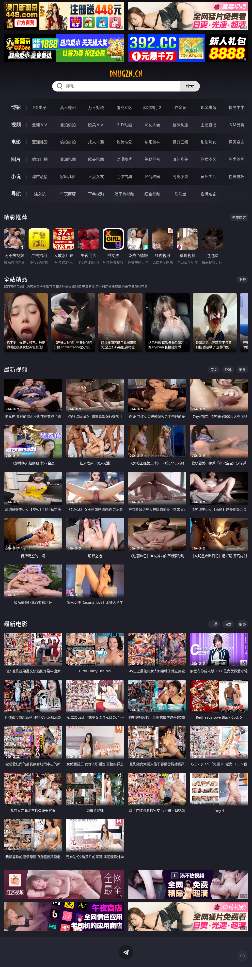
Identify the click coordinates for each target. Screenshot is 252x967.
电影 (16, 142)
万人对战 (96, 107)
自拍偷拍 (68, 125)
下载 (242, 279)
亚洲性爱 (40, 142)
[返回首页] (242, 956)
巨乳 (228, 369)
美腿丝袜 (152, 159)
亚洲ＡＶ (40, 125)
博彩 (16, 107)
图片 (16, 159)
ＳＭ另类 (236, 125)
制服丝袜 (152, 142)
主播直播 (208, 125)
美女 (213, 369)
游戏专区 (124, 107)
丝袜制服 (180, 125)
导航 (16, 193)
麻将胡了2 (152, 107)
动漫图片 (124, 159)
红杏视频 (152, 194)
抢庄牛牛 (236, 107)
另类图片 (236, 159)
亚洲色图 (68, 159)
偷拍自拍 (68, 142)
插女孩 (40, 194)
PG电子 (40, 107)
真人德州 (68, 107)
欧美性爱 (124, 142)
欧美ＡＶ (96, 125)
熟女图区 (208, 159)
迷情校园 (152, 176)
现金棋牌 (208, 107)
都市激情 (40, 176)
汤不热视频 (124, 194)
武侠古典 (124, 176)
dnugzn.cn (126, 74)
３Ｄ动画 (124, 125)
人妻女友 (96, 176)
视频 (16, 124)
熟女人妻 (152, 125)
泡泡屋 (180, 194)
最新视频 (15, 369)
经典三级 (180, 142)
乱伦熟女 (208, 142)
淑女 (228, 624)
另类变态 (236, 142)
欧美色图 (96, 159)
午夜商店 (68, 194)
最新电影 (15, 624)
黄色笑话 (208, 176)
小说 (16, 176)
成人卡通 (96, 142)
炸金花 (180, 107)
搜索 (190, 86)
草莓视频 (96, 194)
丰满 (213, 624)
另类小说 (180, 176)
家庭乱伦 (68, 176)
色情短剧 (208, 194)
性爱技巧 (236, 176)
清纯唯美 (180, 159)
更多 (242, 369)
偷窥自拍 (40, 159)
